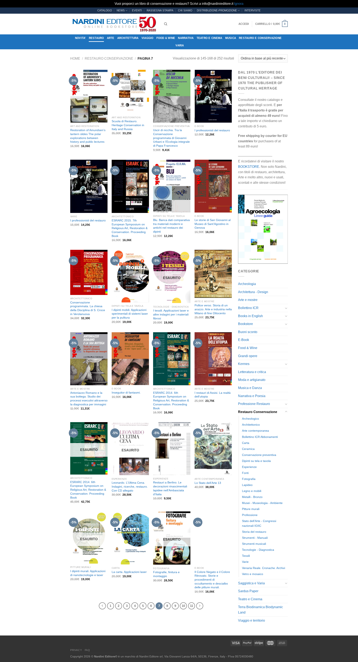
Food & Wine (165, 38)
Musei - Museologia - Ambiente (262, 503)
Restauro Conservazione (109, 58)
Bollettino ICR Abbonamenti (260, 437)
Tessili (246, 555)
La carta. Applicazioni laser (129, 572)
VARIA (179, 45)
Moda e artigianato (251, 380)
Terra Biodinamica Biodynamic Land (260, 609)
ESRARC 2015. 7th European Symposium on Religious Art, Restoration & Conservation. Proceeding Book (130, 228)
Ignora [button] (238, 3)
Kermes (243, 364)
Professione (250, 515)
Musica (230, 38)
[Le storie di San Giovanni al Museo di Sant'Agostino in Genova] (213, 186)
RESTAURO (96, 38)
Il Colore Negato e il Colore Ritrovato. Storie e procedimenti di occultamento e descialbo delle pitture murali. (212, 579)
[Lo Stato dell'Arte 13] (213, 448)
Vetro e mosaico (252, 574)
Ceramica (248, 449)
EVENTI (137, 10)
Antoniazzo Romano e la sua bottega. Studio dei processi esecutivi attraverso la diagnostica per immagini (89, 398)
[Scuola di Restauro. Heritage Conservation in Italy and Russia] (130, 92)
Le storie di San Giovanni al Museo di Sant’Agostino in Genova (213, 223)
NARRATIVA (186, 38)
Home (75, 58)
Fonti (245, 473)
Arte (110, 38)
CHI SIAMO (185, 10)
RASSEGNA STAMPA (160, 10)
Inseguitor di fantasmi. (126, 392)
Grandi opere (247, 356)
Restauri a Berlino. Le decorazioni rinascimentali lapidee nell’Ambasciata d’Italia (170, 488)
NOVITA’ (80, 38)
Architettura (128, 38)
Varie (245, 561)
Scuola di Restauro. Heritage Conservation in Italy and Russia (128, 125)
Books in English (250, 316)
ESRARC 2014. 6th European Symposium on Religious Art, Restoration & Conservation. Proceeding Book (171, 400)
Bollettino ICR (248, 308)
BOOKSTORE (248, 166)
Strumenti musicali (254, 543)
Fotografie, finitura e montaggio (166, 574)
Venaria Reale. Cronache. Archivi (263, 568)
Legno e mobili (251, 491)
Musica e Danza (250, 388)
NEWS (121, 10)
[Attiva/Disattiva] (286, 308)
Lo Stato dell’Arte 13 (208, 482)
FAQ (87, 650)
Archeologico (250, 418)
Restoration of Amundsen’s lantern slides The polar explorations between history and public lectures (87, 135)
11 (191, 606)
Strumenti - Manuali (255, 537)
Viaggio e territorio (251, 620)
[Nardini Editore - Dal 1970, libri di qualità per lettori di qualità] (114, 24)
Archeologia (247, 284)
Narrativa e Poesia (251, 396)
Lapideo (247, 485)
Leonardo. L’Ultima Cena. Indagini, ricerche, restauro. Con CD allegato (130, 486)
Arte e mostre (248, 300)
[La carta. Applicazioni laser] (130, 537)
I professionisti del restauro (212, 130)
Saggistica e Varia (251, 583)
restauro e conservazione (260, 38)
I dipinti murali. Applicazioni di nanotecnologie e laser (87, 573)
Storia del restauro (254, 531)
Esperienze (249, 467)
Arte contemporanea (255, 430)
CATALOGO (104, 10)
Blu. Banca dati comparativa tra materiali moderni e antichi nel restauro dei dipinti (171, 225)
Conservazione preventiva (259, 455)
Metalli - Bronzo (252, 497)
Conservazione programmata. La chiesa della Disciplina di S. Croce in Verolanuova (87, 308)
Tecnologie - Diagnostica (258, 549)
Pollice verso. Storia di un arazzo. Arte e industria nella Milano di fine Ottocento (213, 309)
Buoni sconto (247, 332)
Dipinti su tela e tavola (256, 461)
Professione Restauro (254, 404)
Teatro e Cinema (209, 38)
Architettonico (251, 424)
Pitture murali (250, 509)
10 (183, 606)
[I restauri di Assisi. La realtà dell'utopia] (213, 358)
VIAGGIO (148, 38)
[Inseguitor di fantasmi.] (130, 358)
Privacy (76, 650)
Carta (245, 443)
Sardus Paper (248, 591)
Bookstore (245, 324)
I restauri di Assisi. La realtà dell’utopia (213, 394)
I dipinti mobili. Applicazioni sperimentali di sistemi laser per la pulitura (130, 313)
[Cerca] (165, 24)
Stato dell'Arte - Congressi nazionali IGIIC (259, 523)
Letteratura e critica (252, 372)
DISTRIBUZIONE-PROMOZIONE (217, 10)
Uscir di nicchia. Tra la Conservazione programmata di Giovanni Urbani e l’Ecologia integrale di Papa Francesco (171, 137)
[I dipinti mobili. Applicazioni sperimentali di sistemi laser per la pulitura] (130, 276)
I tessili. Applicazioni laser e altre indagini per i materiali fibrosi (171, 314)
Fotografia (248, 479)
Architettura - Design (253, 292)
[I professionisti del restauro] (213, 96)
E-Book (243, 340)
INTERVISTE (252, 10)
